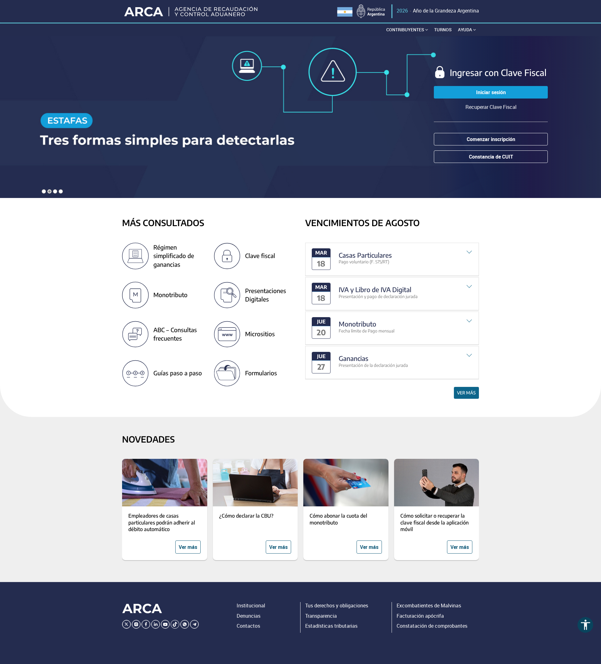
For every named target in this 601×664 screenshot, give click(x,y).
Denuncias (248, 615)
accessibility (585, 624)
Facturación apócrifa (420, 615)
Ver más (466, 392)
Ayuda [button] (465, 30)
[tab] (392, 259)
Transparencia (321, 615)
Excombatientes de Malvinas (429, 605)
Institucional (251, 605)
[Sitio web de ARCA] (142, 608)
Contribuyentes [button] (405, 30)
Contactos (248, 625)
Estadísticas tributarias (331, 625)
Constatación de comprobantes (432, 625)
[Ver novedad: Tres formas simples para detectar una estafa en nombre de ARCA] (300, 117)
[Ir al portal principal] (191, 11)
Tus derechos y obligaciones (336, 605)
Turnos (443, 30)
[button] (392, 259)
